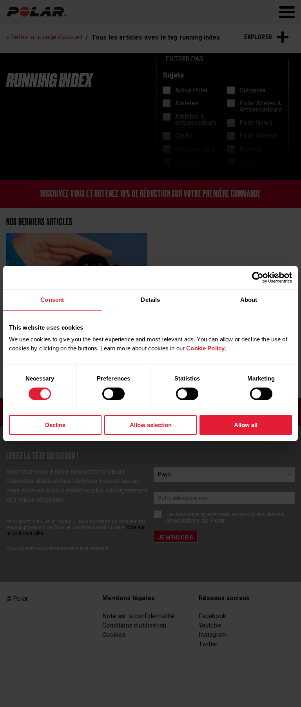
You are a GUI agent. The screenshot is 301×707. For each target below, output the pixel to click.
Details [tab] (150, 299)
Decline (55, 425)
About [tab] (248, 299)
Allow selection (151, 425)
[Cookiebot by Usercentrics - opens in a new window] (257, 277)
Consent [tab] (52, 299)
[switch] (113, 394)
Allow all (245, 425)
